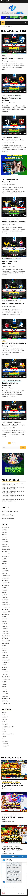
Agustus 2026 (5, 527)
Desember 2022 (6, 633)
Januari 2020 (5, 696)
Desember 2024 (6, 575)
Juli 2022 (4, 645)
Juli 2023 (4, 616)
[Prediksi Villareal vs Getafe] (14, 289)
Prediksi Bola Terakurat (8, 518)
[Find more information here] (14, 875)
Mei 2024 (4, 592)
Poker (3, 729)
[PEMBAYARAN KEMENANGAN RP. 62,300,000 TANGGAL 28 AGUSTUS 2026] (14, 834)
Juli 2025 (4, 558)
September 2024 (6, 583)
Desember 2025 (6, 546)
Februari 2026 (5, 542)
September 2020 (6, 679)
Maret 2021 (4, 669)
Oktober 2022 (5, 638)
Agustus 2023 (5, 614)
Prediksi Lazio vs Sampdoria (13, 222)
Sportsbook (18, 95)
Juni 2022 (4, 648)
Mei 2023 (4, 621)
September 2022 (6, 640)
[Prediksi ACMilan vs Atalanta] (14, 329)
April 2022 (4, 652)
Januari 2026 (5, 544)
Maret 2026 (4, 539)
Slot (3, 738)
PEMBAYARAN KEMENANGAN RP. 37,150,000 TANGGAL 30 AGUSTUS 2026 (12, 785)
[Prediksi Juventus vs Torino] (14, 125)
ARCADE (4, 712)
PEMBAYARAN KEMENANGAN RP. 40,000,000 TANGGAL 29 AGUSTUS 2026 (13, 817)
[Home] (3, 23)
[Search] (26, 22)
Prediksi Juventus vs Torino (13, 140)
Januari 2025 (5, 573)
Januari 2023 (5, 631)
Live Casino (4, 177)
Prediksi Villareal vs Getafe (13, 303)
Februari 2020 (5, 693)
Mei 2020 (4, 686)
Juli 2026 (4, 530)
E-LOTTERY (5, 717)
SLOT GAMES (5, 741)
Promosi (4, 736)
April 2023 (4, 624)
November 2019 (6, 698)
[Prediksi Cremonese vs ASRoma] (14, 83)
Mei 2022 (4, 650)
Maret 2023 (4, 626)
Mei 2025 (4, 563)
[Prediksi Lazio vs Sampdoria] (14, 207)
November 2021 (6, 660)
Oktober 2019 (5, 701)
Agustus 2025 (5, 556)
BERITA (3, 714)
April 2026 (4, 537)
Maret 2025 (4, 568)
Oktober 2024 (5, 580)
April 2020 (4, 689)
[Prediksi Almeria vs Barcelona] (14, 368)
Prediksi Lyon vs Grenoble (12, 58)
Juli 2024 (4, 587)
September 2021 (6, 662)
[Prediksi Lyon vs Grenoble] (14, 43)
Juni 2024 (4, 590)
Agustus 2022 (5, 643)
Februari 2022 (5, 655)
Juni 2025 (4, 561)
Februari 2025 (5, 570)
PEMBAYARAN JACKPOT (8, 726)
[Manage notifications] (3, 893)
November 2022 (6, 636)
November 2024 (6, 578)
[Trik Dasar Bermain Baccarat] (14, 165)
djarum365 (12, 61)
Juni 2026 (4, 532)
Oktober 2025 (5, 551)
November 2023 (6, 607)
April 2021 (4, 667)
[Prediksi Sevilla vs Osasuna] (14, 410)
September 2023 (6, 612)
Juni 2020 (4, 684)
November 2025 (6, 549)
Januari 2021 (5, 674)
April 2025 (4, 566)
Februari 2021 (5, 672)
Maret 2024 (4, 597)
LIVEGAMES (5, 724)
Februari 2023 (5, 628)
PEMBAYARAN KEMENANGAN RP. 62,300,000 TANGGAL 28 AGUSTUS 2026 (12, 850)
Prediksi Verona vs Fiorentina (9, 262)
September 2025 (6, 554)
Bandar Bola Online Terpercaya (10, 511)
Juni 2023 (4, 619)
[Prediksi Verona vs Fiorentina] (14, 247)
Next (18, 443)
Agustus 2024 (5, 585)
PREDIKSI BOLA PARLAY (11, 95)
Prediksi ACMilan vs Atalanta (14, 343)
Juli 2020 (4, 681)
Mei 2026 (4, 534)
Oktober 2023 (5, 609)
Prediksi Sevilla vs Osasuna (13, 425)
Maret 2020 (4, 691)
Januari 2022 (5, 657)
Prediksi (4, 55)
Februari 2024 (5, 599)
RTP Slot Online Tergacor (8, 515)
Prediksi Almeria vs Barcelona (10, 384)
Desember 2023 (6, 604)
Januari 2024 (5, 602)
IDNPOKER (4, 719)
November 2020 (6, 677)
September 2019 (6, 703)
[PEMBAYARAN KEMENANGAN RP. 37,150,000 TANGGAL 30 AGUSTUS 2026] (14, 770)
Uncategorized (5, 746)
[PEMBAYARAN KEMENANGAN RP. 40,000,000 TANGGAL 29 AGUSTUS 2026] (14, 802)
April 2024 (4, 595)
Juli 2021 (4, 665)
